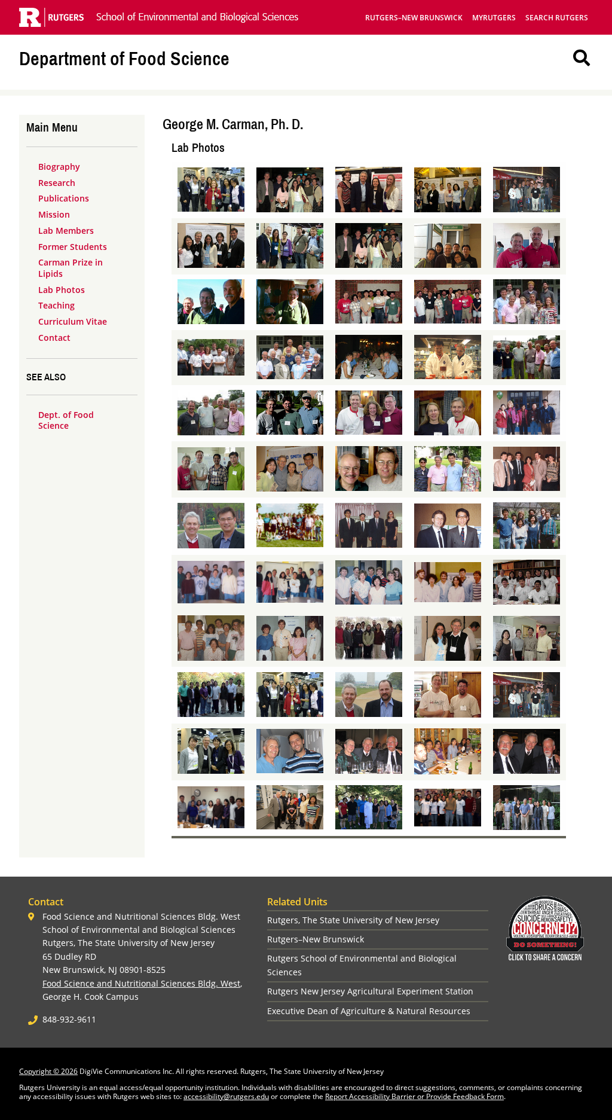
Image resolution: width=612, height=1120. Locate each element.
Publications (63, 198)
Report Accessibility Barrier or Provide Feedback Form (414, 1096)
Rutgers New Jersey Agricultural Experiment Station (370, 991)
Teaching (56, 305)
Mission (54, 214)
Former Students (72, 246)
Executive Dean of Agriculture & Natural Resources (368, 1011)
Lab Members (66, 230)
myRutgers (494, 18)
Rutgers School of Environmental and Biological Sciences (362, 965)
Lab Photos (61, 289)
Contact (54, 337)
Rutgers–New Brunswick (414, 18)
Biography (59, 166)
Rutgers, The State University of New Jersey (353, 920)
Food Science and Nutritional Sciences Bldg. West (141, 983)
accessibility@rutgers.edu (226, 1096)
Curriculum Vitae (72, 321)
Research (56, 182)
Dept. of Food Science (66, 420)
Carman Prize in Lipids (70, 268)
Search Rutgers (556, 18)
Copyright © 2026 (48, 1071)
